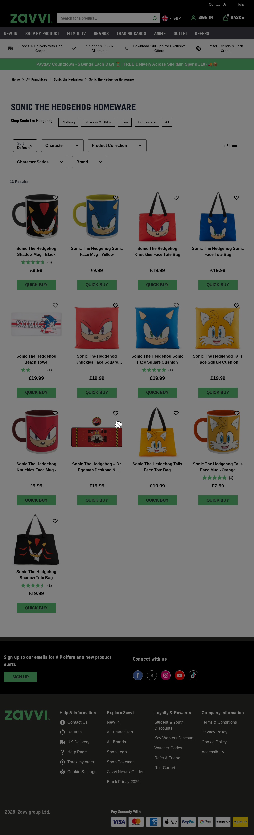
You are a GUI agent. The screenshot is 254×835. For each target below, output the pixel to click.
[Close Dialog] (118, 424)
